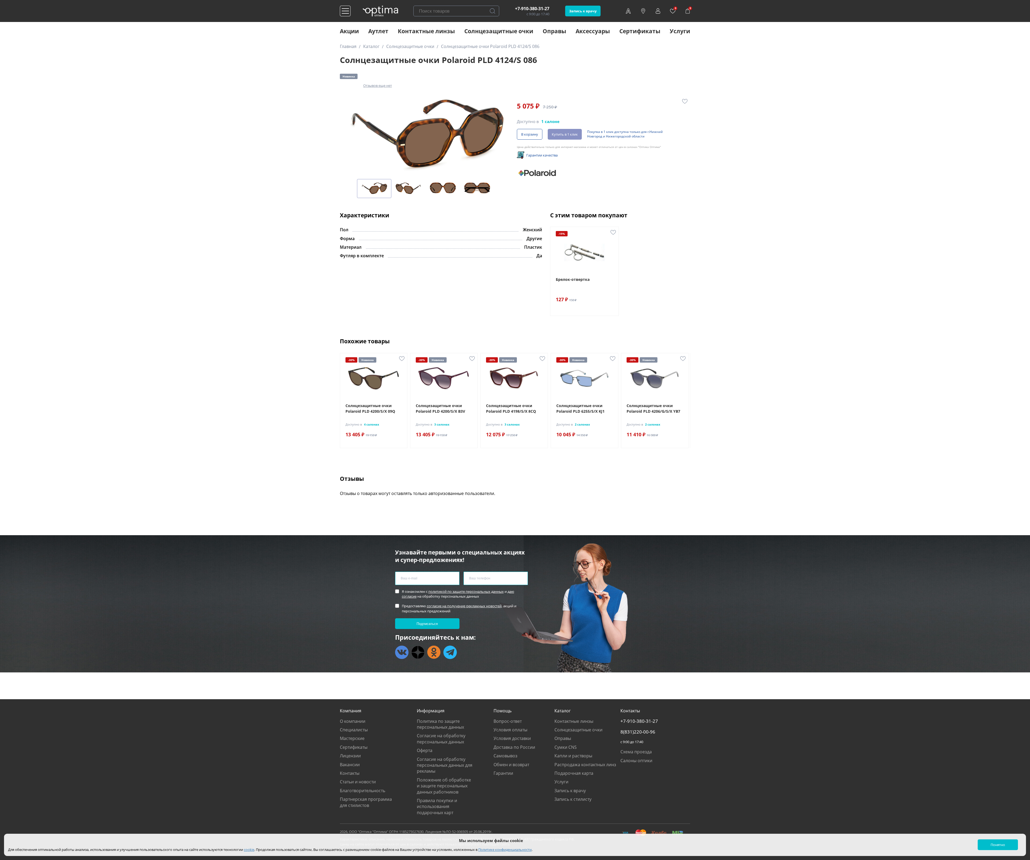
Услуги (680, 31)
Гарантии (503, 773)
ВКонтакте (402, 652)
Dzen (418, 652)
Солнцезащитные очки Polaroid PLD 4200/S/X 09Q (370, 408)
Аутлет (378, 31)
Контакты (349, 773)
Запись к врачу (583, 11)
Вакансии (350, 765)
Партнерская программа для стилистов (366, 802)
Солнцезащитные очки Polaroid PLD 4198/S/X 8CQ (511, 408)
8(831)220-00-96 (637, 732)
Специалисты (354, 730)
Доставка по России (514, 747)
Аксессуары (593, 31)
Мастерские (352, 738)
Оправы (554, 31)
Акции (349, 31)
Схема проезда (636, 752)
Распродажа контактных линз (585, 765)
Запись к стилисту (572, 799)
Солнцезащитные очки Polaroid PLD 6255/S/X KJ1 (580, 408)
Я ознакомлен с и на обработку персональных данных (458, 594)
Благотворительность (362, 791)
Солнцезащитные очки (498, 31)
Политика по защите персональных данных (440, 724)
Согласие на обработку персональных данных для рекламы (444, 765)
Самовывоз (505, 756)
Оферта (424, 750)
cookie (249, 849)
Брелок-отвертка (573, 279)
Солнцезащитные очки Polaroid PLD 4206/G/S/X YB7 (653, 408)
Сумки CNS (565, 747)
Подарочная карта (573, 773)
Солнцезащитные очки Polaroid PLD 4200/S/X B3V (440, 408)
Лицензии (350, 756)
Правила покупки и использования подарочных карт (437, 807)
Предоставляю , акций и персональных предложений (459, 608)
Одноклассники (434, 652)
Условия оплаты (510, 730)
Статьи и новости (358, 782)
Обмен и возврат (511, 765)
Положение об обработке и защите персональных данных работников (444, 786)
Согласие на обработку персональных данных (441, 738)
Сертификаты (639, 31)
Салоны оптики (636, 761)
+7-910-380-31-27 (532, 9)
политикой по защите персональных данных (466, 591)
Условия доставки (512, 738)
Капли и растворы (573, 756)
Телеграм (450, 652)
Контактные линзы (426, 31)
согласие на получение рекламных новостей (464, 606)
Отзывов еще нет (377, 85)
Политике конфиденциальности (505, 849)
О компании (352, 721)
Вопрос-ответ (508, 721)
